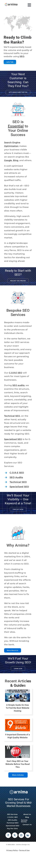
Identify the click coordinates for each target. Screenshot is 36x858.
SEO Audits (16, 477)
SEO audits (18, 385)
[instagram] (21, 835)
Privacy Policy (12, 850)
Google (8, 160)
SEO (22, 56)
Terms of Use (24, 850)
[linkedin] (28, 835)
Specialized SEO (13, 439)
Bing (15, 160)
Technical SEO (12, 416)
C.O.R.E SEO (15, 372)
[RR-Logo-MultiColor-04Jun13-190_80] (11, 3)
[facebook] (8, 835)
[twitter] (15, 835)
